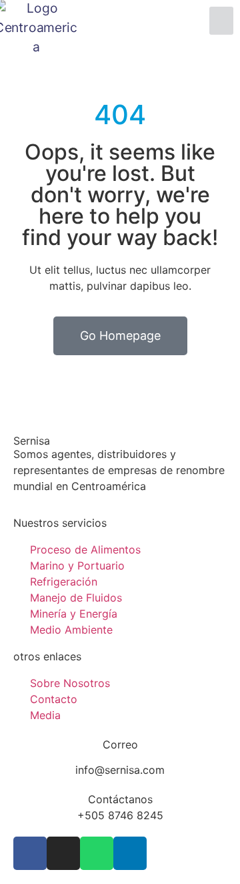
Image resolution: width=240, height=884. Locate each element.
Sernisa (31, 440)
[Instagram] (63, 853)
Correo (120, 744)
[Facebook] (30, 853)
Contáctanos (120, 799)
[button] (221, 21)
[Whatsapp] (96, 853)
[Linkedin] (130, 853)
